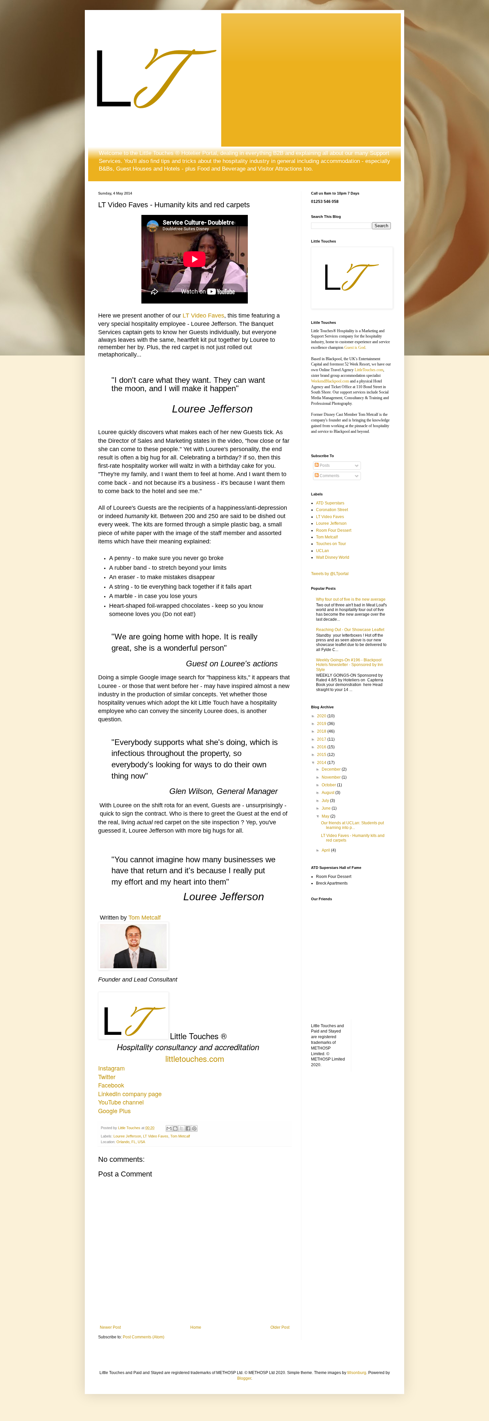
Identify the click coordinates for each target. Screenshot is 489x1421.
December (332, 769)
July (326, 800)
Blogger (244, 1378)
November (332, 777)
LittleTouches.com (369, 369)
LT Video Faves (203, 315)
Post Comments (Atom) (143, 1337)
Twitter (106, 1076)
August (328, 792)
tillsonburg (356, 1372)
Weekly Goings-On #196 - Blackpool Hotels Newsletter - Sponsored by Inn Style (349, 665)
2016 (322, 747)
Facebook (111, 1084)
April (326, 850)
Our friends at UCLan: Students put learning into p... (352, 825)
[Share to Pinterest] (194, 1128)
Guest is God (354, 347)
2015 (322, 754)
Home (195, 1327)
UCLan (322, 550)
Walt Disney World (332, 557)
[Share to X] (181, 1128)
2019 (322, 723)
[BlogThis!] (175, 1128)
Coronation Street (332, 509)
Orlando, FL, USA (130, 1142)
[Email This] (169, 1128)
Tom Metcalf (144, 917)
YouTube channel (121, 1101)
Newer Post (110, 1327)
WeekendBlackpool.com (330, 381)
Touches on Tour (331, 543)
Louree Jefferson (127, 1136)
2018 (322, 731)
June (327, 808)
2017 (322, 739)
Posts (324, 465)
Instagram (111, 1068)
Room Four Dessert (333, 530)
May (326, 816)
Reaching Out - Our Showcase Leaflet (350, 629)
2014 (322, 762)
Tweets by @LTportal (330, 573)
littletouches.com (194, 1058)
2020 (322, 716)
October (329, 785)
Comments (329, 475)
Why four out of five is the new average (351, 599)
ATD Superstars (330, 503)
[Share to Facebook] (188, 1128)
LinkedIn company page (130, 1093)
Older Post (279, 1327)
